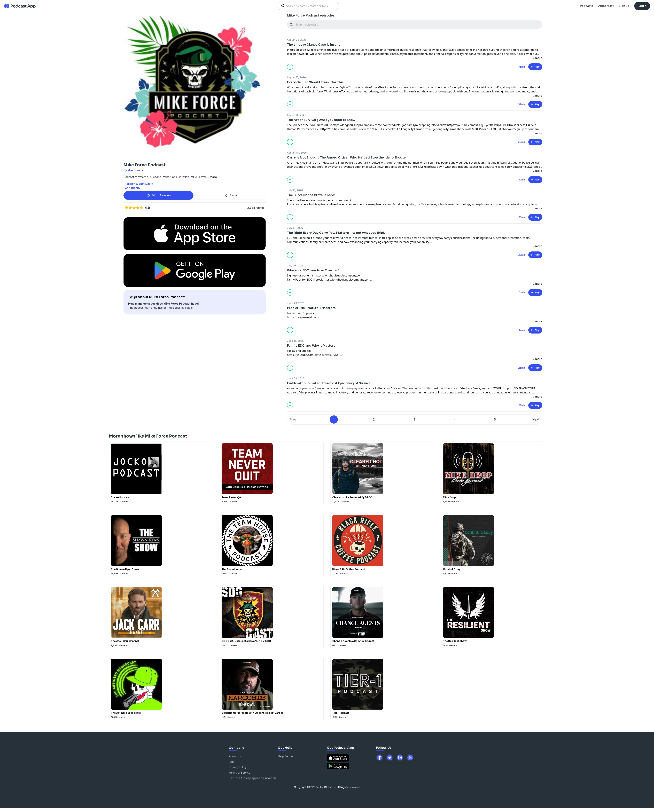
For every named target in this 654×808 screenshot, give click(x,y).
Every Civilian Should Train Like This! (316, 82)
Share (233, 195)
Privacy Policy (237, 767)
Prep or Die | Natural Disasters (311, 308)
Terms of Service (239, 772)
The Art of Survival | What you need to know (321, 120)
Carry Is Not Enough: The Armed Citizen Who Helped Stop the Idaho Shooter (347, 157)
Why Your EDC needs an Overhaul (313, 270)
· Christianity (131, 187)
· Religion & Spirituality (138, 183)
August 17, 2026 (296, 77)
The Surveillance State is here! (311, 195)
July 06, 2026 (295, 265)
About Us (235, 756)
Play (537, 66)
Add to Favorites (161, 195)
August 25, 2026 (296, 39)
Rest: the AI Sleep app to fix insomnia (252, 778)
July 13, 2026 (295, 227)
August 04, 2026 (297, 152)
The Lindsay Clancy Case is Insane (313, 44)
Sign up (624, 6)
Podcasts (586, 6)
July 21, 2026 (295, 190)
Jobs (231, 762)
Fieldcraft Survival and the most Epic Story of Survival (329, 383)
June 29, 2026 (295, 303)
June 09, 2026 (295, 378)
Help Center (285, 756)
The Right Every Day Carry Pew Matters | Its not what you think (336, 233)
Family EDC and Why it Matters (311, 345)
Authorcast (606, 6)
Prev (293, 419)
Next (535, 419)
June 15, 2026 (295, 340)
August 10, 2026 (296, 115)
